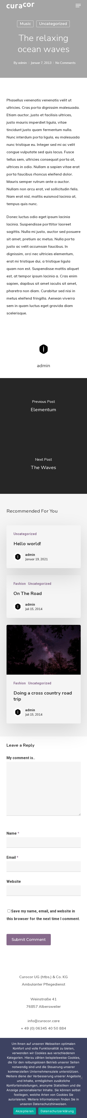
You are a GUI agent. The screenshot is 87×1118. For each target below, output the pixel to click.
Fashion (19, 584)
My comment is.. (20, 758)
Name (12, 833)
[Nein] (81, 1078)
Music (25, 24)
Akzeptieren (25, 1111)
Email (12, 857)
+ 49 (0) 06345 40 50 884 (43, 1028)
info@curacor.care (44, 1020)
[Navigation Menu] (78, 5)
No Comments (65, 63)
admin (22, 63)
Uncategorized (53, 24)
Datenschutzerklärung (57, 1111)
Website (13, 881)
